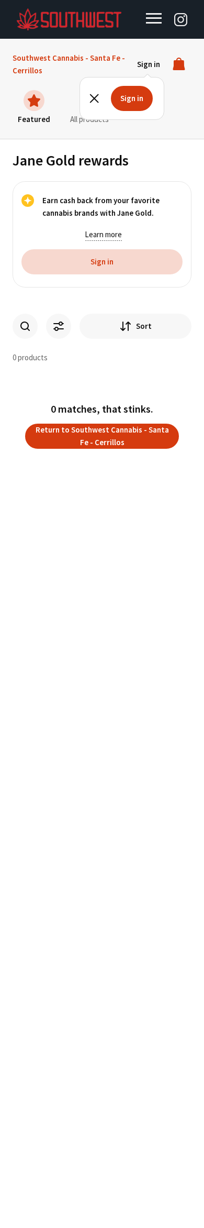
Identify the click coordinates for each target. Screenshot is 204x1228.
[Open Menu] (154, 18)
